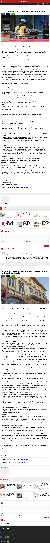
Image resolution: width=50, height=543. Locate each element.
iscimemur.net (9, 217)
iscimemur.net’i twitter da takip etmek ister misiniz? (13, 190)
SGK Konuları (14, 305)
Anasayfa (3, 7)
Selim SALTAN (42, 226)
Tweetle (8, 275)
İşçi (6, 7)
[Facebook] (1, 537)
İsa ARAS (46, 216)
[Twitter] (3, 537)
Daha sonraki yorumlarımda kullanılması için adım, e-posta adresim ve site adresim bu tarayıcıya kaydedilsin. (17, 515)
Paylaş (4, 275)
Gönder (13, 275)
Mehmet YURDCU (5, 203)
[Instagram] (5, 537)
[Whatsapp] (8, 537)
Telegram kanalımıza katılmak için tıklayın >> (14, 187)
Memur (11, 305)
